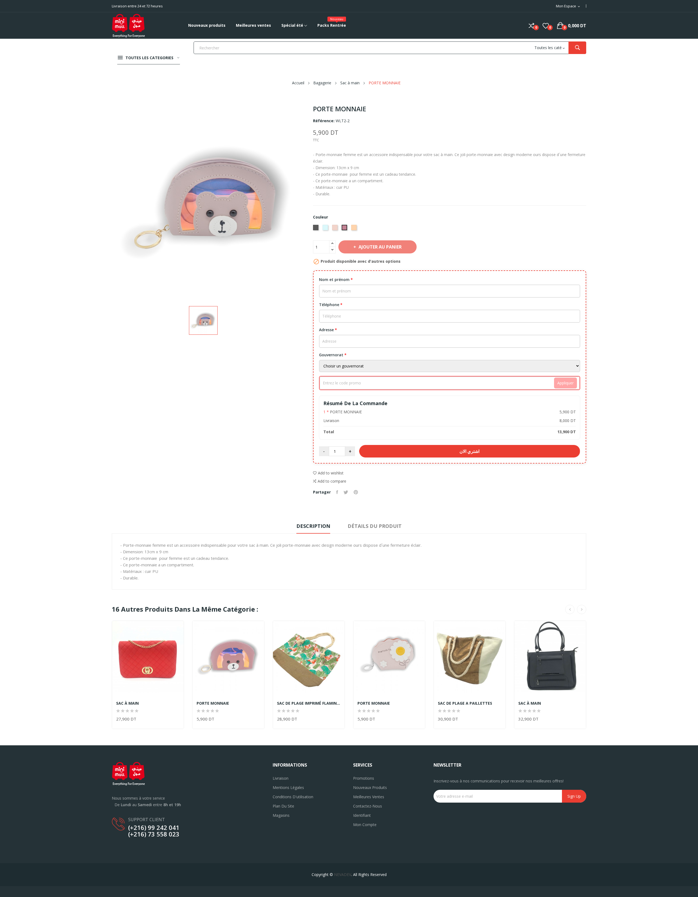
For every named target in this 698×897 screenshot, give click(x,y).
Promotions (363, 778)
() (546, 25)
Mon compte (365, 824)
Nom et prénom (336, 279)
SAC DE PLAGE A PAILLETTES (465, 703)
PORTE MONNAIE (213, 703)
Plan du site (283, 806)
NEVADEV (342, 874)
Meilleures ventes (368, 796)
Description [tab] (313, 526)
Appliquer (565, 382)
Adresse (328, 329)
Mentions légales (288, 787)
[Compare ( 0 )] (531, 25)
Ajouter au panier (380, 247)
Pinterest (356, 492)
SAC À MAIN (127, 703)
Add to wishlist (331, 473)
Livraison (280, 778)
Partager (337, 492)
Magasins (281, 815)
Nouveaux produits (370, 787)
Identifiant (362, 815)
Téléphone (330, 304)
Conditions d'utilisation (293, 796)
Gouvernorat (333, 354)
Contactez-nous (367, 806)
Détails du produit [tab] (375, 526)
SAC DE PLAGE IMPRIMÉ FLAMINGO (309, 703)
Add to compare (332, 481)
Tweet (346, 492)
